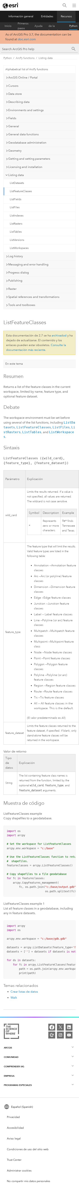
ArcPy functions (25, 58)
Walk (14, 997)
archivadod (59, 335)
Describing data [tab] (19, 102)
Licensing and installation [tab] (25, 167)
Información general (20, 16)
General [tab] (13, 126)
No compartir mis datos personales (28, 1181)
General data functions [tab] (23, 134)
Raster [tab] (12, 289)
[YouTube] (69, 1035)
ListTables (16, 231)
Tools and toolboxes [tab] (21, 305)
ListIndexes (16, 215)
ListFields (15, 199)
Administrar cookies (19, 1170)
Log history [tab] (15, 256)
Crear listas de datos (24, 991)
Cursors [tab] (13, 86)
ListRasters (16, 223)
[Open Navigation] (74, 5)
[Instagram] (60, 1035)
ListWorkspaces (19, 248)
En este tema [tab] (14, 363)
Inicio (8, 26)
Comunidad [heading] (11, 1057)
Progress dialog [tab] (18, 272)
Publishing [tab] (15, 280)
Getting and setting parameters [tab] (29, 158)
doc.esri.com (27, 39)
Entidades (47, 16)
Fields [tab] (12, 118)
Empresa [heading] (9, 1075)
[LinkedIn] (69, 1027)
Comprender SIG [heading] (14, 1066)
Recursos (66, 16)
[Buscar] (64, 5)
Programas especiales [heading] (18, 1085)
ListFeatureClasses (21, 191)
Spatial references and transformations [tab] (33, 297)
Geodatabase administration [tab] (27, 142)
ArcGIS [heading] (8, 1047)
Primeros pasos (23, 26)
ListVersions (17, 240)
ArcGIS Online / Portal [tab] (23, 77)
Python (73, 26)
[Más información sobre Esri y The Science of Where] (11, 1032)
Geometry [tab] (14, 150)
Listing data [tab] (16, 175)
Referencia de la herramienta (56, 26)
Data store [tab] (15, 94)
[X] (60, 1027)
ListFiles (15, 207)
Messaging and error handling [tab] (28, 264)
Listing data (46, 58)
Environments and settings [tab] (26, 110)
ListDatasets (17, 183)
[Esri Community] (51, 1035)
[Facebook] (51, 1027)
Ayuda (38, 26)
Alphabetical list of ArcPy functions (26, 69)
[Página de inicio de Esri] (11, 5)
